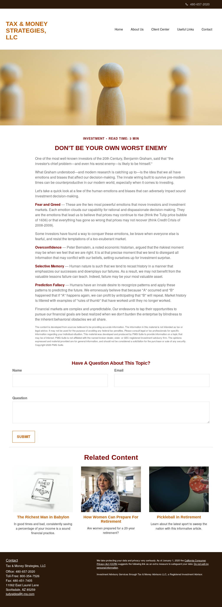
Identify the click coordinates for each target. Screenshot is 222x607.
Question (19, 398)
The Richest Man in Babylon (43, 517)
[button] (137, 29)
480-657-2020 (200, 4)
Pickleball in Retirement (179, 517)
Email (118, 370)
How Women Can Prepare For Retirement (110, 519)
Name (17, 370)
